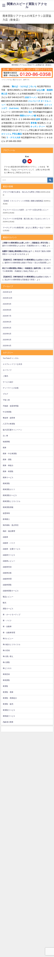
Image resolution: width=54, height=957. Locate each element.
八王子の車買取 (9, 424)
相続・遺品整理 (9, 531)
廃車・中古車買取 (10, 453)
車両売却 (6, 674)
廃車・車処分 (8, 465)
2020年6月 (7, 334)
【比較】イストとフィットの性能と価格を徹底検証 (23, 201)
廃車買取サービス (10, 495)
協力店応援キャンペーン (12, 430)
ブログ (5, 394)
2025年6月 (7, 322)
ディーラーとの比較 (11, 388)
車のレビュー (8, 638)
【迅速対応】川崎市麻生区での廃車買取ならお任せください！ (26, 260)
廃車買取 (6, 483)
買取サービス (8, 608)
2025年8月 (7, 310)
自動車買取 (7, 585)
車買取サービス (9, 710)
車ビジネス (7, 668)
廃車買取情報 (8, 507)
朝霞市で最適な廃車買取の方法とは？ (17, 251)
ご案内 (5, 376)
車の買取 (6, 662)
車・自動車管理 (9, 632)
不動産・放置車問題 (11, 406)
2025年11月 (7, 292)
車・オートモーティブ (11, 614)
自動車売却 (7, 567)
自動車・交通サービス (11, 549)
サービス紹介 (8, 382)
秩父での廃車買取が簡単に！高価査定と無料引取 (21, 268)
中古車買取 (7, 412)
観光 (4, 603)
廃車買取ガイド (9, 489)
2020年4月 (7, 345)
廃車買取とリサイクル (11, 501)
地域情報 (6, 442)
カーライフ (7, 370)
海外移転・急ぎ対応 (11, 525)
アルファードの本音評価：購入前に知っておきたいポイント (26, 219)
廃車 (4, 447)
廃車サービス (8, 477)
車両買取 (6, 680)
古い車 (5, 436)
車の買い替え (8, 656)
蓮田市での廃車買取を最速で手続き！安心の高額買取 (26, 263)
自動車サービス (9, 555)
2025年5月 (7, 328)
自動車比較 (7, 573)
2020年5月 (7, 340)
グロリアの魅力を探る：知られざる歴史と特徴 (21, 192)
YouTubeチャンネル (11, 358)
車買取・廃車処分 (10, 698)
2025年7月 (7, 316)
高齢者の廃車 (8, 722)
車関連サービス (9, 716)
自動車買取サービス (11, 591)
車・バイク (7, 620)
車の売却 (6, 650)
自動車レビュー (9, 561)
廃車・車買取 (8, 471)
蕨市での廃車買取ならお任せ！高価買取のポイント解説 (24, 246)
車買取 (5, 686)
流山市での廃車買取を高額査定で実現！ (20, 279)
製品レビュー (8, 597)
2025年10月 (7, 298)
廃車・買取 (7, 459)
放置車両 (6, 513)
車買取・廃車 (8, 692)
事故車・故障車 (9, 418)
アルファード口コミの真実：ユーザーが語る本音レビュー (25, 210)
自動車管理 (7, 579)
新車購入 (6, 519)
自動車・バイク (9, 543)
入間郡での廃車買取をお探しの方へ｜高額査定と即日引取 (25, 243)
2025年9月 (7, 304)
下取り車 (6, 400)
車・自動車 (7, 626)
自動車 (5, 537)
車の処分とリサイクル (11, 644)
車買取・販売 (8, 704)
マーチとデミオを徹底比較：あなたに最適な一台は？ (24, 227)
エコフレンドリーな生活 (12, 364)
